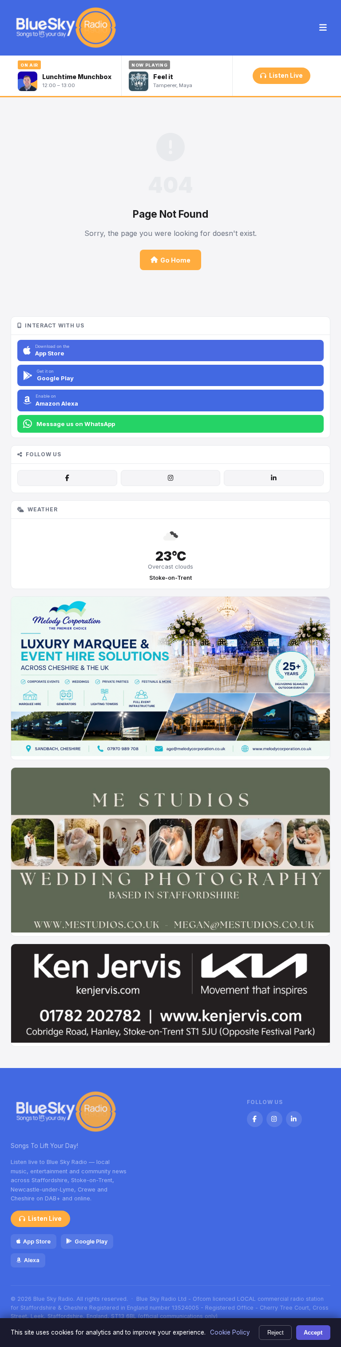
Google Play (91, 1241)
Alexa (32, 1260)
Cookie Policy (230, 1332)
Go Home (175, 260)
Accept (313, 1332)
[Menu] (323, 28)
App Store (37, 1241)
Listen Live (286, 75)
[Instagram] (170, 478)
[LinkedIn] (273, 478)
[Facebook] (67, 478)
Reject (275, 1332)
